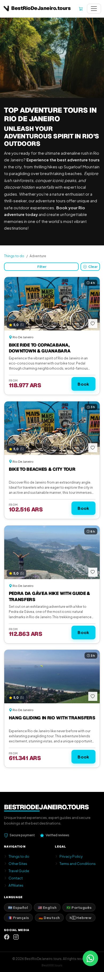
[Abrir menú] (94, 9)
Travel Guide (19, 870)
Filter (41, 266)
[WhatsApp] (90, 958)
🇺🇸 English (47, 907)
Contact (16, 878)
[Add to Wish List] (92, 323)
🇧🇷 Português (79, 907)
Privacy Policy (71, 856)
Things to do (14, 256)
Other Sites (18, 863)
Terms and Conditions (77, 863)
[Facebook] (6, 937)
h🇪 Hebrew (80, 917)
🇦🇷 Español (18, 907)
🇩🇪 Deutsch (49, 917)
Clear (93, 266)
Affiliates (16, 885)
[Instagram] (16, 937)
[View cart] (81, 9)
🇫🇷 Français (18, 917)
